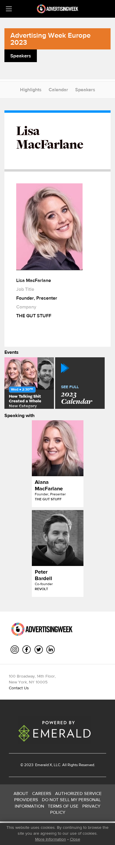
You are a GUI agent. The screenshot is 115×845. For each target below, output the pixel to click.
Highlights (31, 89)
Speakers (85, 89)
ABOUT (21, 793)
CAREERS (41, 793)
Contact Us (19, 687)
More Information (50, 839)
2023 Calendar (76, 395)
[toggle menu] (9, 9)
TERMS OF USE (63, 806)
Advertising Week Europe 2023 (50, 38)
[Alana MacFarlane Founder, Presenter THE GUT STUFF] (57, 448)
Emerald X (43, 765)
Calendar (58, 89)
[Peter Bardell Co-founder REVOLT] (57, 538)
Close (75, 839)
